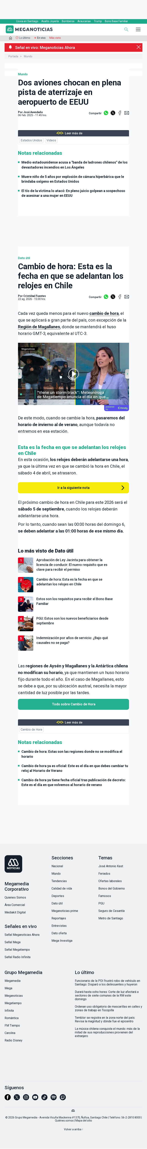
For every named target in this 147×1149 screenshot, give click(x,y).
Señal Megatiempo (17, 949)
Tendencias (59, 881)
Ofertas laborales (110, 881)
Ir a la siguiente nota (73, 488)
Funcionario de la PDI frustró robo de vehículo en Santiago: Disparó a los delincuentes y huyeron (107, 982)
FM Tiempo (12, 1025)
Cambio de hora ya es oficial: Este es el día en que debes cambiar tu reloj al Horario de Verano (74, 768)
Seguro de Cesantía (111, 911)
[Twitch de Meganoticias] (63, 1099)
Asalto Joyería (50, 21)
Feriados (104, 873)
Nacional (57, 866)
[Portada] (10, 38)
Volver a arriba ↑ (73, 1129)
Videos (51, 140)
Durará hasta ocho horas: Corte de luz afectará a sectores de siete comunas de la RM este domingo (107, 995)
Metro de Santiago (110, 918)
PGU (101, 903)
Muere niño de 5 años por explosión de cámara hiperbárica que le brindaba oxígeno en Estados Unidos (72, 179)
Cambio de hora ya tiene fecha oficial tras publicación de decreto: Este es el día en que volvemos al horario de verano (73, 782)
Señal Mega (12, 942)
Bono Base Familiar (116, 21)
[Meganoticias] (31, 30)
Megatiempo (13, 1003)
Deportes (57, 896)
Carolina (10, 1033)
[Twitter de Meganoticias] (17, 1099)
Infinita (9, 1010)
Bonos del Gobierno (111, 888)
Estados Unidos (31, 140)
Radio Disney (13, 1040)
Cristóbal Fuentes (34, 295)
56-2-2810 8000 (131, 1117)
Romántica (12, 1018)
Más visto (55, 37)
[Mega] (73, 1109)
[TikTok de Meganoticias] (44, 1099)
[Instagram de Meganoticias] (26, 1099)
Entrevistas (59, 926)
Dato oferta (59, 933)
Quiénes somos (64, 1120)
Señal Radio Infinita (17, 957)
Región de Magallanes (39, 326)
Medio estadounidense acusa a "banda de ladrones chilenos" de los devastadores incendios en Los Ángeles (74, 164)
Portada (13, 56)
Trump (98, 21)
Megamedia (12, 981)
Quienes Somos (15, 897)
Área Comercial (15, 905)
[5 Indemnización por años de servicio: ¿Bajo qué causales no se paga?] (73, 650)
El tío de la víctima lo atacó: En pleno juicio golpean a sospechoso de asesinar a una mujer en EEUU (73, 193)
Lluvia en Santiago (27, 21)
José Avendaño (33, 112)
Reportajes (58, 918)
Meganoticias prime (64, 911)
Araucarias (84, 21)
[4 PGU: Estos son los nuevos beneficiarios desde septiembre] (73, 631)
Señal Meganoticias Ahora (22, 935)
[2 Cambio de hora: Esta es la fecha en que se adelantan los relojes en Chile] (73, 592)
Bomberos (68, 21)
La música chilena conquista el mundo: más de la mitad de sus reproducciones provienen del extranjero (107, 1032)
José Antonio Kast (110, 866)
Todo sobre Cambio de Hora (73, 704)
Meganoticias (14, 995)
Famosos (104, 896)
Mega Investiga (61, 940)
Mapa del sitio (83, 1120)
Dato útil (24, 258)
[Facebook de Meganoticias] (8, 1099)
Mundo (28, 56)
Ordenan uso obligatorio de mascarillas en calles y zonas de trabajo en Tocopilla (108, 1008)
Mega (8, 988)
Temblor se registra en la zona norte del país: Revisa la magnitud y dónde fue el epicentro (105, 1019)
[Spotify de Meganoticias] (54, 1099)
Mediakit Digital (15, 912)
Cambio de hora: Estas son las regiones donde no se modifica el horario (71, 754)
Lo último (24, 37)
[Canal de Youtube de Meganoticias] (35, 1099)
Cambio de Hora (31, 729)
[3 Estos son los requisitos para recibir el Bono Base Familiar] (73, 611)
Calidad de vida (61, 888)
